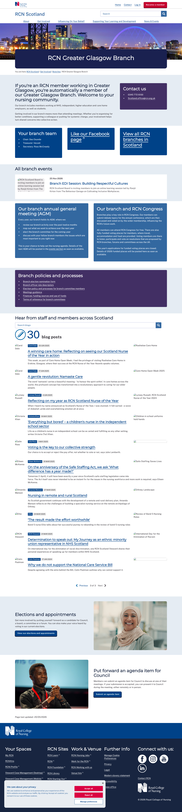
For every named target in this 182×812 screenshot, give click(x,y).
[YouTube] (165, 758)
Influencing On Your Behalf (71, 21)
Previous (83, 585)
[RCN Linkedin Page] (143, 767)
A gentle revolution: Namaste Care (55, 377)
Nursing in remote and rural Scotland (57, 495)
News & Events (151, 21)
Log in (138, 4)
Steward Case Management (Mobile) (23, 778)
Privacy (108, 764)
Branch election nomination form (39, 281)
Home (118, 4)
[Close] (103, 783)
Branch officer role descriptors (38, 285)
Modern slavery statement (117, 775)
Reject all (89, 795)
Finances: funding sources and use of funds (44, 296)
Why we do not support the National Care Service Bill (70, 565)
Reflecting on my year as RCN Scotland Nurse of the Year (73, 401)
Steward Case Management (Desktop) (24, 773)
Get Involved (43, 21)
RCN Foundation (55, 767)
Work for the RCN (80, 761)
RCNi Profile (11, 767)
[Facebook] (143, 758)
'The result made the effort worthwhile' (59, 520)
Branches (56, 72)
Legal (107, 770)
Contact (128, 4)
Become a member (155, 5)
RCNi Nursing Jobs (80, 755)
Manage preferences (88, 802)
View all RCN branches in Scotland (136, 139)
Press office (110, 787)
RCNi (49, 761)
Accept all (88, 789)
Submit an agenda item (107, 694)
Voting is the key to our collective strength (61, 447)
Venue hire (76, 773)
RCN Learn (52, 755)
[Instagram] (154, 758)
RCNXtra (9, 761)
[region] (55, 794)
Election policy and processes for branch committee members (54, 288)
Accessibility (110, 781)
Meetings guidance (32, 292)
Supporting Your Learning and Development (114, 21)
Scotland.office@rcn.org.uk (141, 98)
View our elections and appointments (36, 633)
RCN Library (53, 773)
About (26, 21)
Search (164, 14)
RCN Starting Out (56, 779)
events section (56, 249)
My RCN (9, 755)
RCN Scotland (33, 72)
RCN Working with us (81, 767)
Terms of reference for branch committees (44, 299)
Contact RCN (144, 778)
